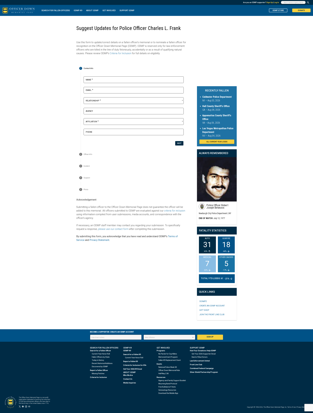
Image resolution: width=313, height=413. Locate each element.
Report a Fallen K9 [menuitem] (130, 361)
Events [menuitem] (159, 364)
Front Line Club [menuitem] (196, 365)
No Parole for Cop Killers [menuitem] (167, 354)
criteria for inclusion (174, 210)
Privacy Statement (99, 240)
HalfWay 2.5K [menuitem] (163, 373)
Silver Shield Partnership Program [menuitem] (204, 372)
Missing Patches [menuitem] (98, 373)
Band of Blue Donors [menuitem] (199, 357)
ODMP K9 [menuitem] (127, 351)
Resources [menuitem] (161, 377)
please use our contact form (113, 229)
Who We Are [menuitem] (128, 375)
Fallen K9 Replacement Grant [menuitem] (169, 360)
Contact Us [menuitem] (127, 379)
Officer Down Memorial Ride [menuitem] (169, 370)
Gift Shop (204, 310)
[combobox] (135, 100)
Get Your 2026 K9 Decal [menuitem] (132, 369)
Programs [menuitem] (161, 351)
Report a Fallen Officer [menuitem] (99, 370)
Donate (203, 301)
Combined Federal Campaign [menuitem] (202, 368)
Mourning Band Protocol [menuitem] (167, 384)
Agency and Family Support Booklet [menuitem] (172, 380)
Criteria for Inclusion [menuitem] (98, 377)
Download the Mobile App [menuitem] (168, 393)
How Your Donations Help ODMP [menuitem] (203, 351)
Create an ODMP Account (212, 306)
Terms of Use (291, 407)
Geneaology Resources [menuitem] (167, 390)
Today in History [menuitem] (98, 360)
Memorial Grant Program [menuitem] (168, 357)
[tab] (131, 68)
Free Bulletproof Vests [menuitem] (167, 387)
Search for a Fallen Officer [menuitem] (100, 351)
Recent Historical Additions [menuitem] (102, 363)
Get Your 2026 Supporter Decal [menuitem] (204, 354)
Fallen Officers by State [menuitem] (101, 357)
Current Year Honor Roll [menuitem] (101, 354)
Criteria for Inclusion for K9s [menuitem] (134, 365)
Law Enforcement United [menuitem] (200, 361)
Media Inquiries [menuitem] (129, 383)
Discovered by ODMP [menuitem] (100, 367)
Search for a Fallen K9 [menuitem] (132, 354)
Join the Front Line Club (211, 314)
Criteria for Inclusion (120, 53)
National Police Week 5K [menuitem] (167, 367)
